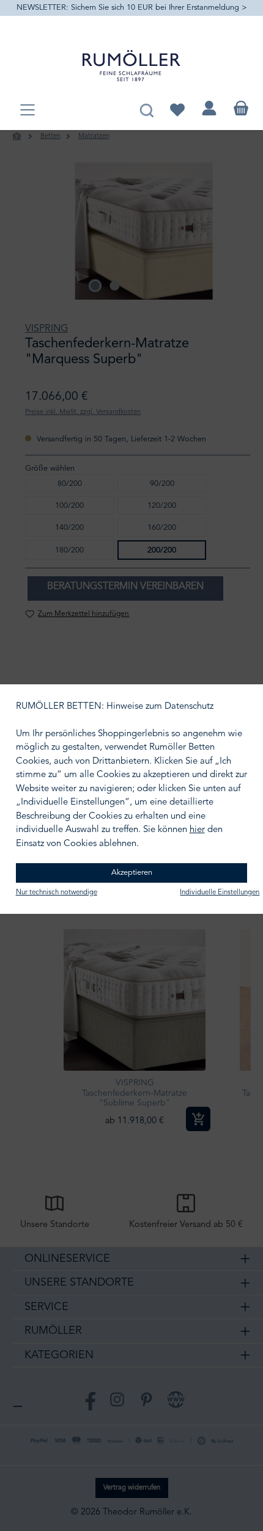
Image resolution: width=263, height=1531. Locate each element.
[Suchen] (146, 108)
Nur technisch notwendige (56, 892)
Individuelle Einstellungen (219, 892)
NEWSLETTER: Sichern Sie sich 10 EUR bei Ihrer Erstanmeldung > (132, 8)
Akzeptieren (131, 873)
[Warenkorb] (241, 108)
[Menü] (27, 111)
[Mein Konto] (209, 108)
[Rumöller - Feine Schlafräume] (131, 66)
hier (197, 829)
